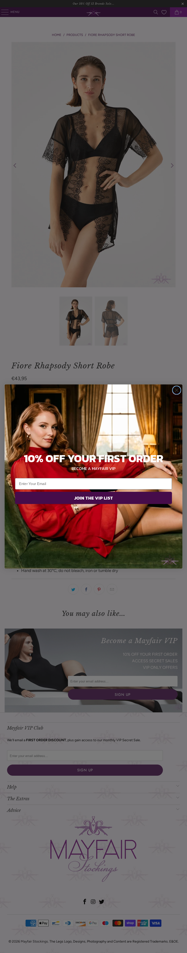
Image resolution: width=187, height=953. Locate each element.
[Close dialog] (177, 390)
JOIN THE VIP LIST (93, 497)
